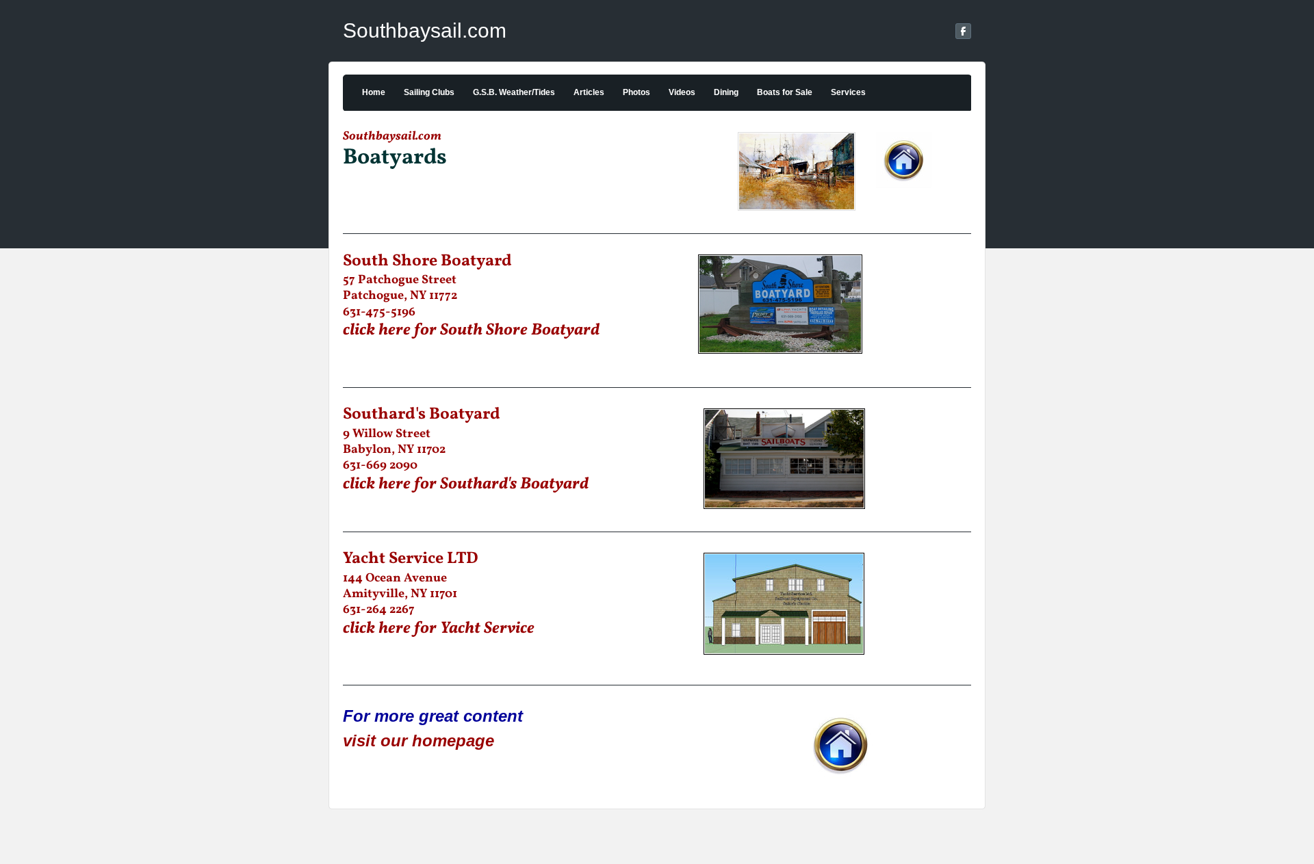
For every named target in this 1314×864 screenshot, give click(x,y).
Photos (636, 92)
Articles (589, 92)
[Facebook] (963, 31)
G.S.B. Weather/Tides (514, 92)
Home (373, 92)
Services (848, 92)
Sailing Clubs (429, 92)
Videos (682, 92)
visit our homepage (418, 740)
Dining (726, 92)
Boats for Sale (784, 92)
